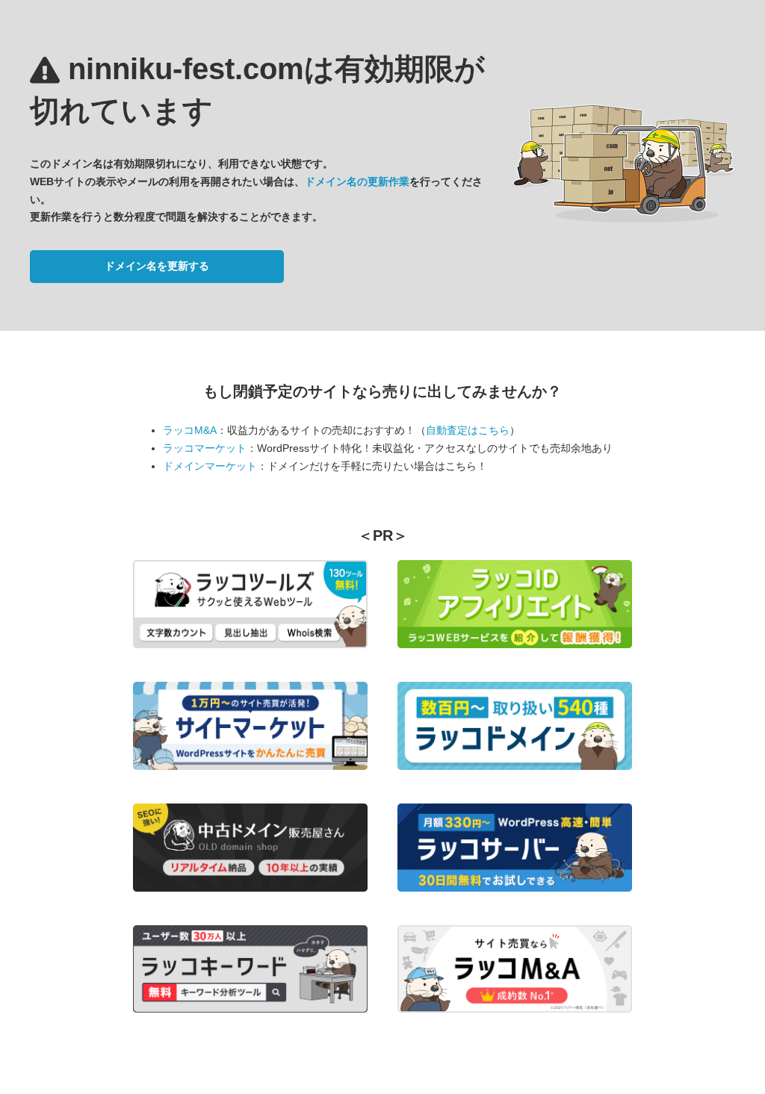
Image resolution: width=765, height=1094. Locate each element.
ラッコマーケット (205, 448)
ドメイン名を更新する (157, 266)
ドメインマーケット (210, 466)
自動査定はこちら (468, 430)
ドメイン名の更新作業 (357, 181)
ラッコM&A (190, 430)
